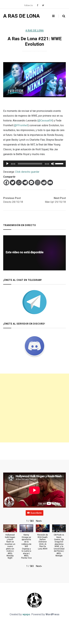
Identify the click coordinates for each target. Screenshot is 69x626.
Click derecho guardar (27, 171)
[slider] (59, 163)
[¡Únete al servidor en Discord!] (34, 346)
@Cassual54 (45, 120)
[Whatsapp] (19, 182)
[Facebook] (6, 182)
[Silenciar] (52, 163)
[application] (34, 164)
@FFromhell (21, 125)
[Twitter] (12, 182)
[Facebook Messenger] (31, 182)
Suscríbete (36, 512)
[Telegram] (25, 182)
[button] (38, 521)
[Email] (50, 182)
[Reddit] (44, 182)
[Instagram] (37, 182)
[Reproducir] (7, 163)
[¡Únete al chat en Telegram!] (34, 302)
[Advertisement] (34, 408)
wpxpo (26, 614)
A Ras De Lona (35, 30)
